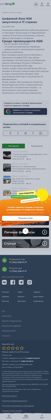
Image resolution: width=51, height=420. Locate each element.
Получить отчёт (25, 218)
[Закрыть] (25, 231)
